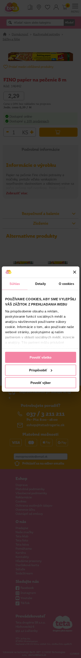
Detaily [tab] (40, 284)
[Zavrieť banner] (74, 272)
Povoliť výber (40, 383)
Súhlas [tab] (15, 284)
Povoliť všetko (40, 357)
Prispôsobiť (38, 370)
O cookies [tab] (66, 284)
